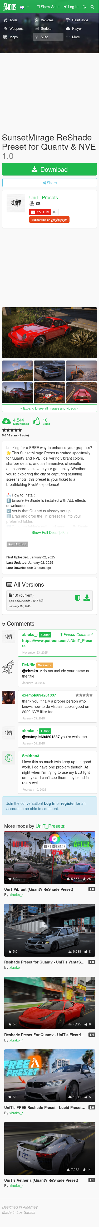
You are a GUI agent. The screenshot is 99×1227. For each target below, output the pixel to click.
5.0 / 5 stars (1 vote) (15, 435)
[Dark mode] (84, 6)
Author (45, 635)
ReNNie (28, 664)
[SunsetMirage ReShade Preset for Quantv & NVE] (49, 332)
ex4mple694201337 (39, 695)
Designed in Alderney (20, 1207)
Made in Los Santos (18, 1212)
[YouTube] (31, 203)
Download (53, 169)
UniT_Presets (43, 197)
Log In (50, 803)
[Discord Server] (38, 203)
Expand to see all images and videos (49, 408)
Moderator (44, 665)
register (68, 803)
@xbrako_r (32, 670)
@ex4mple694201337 (41, 736)
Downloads (21, 423)
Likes (46, 423)
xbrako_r (30, 634)
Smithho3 (30, 755)
